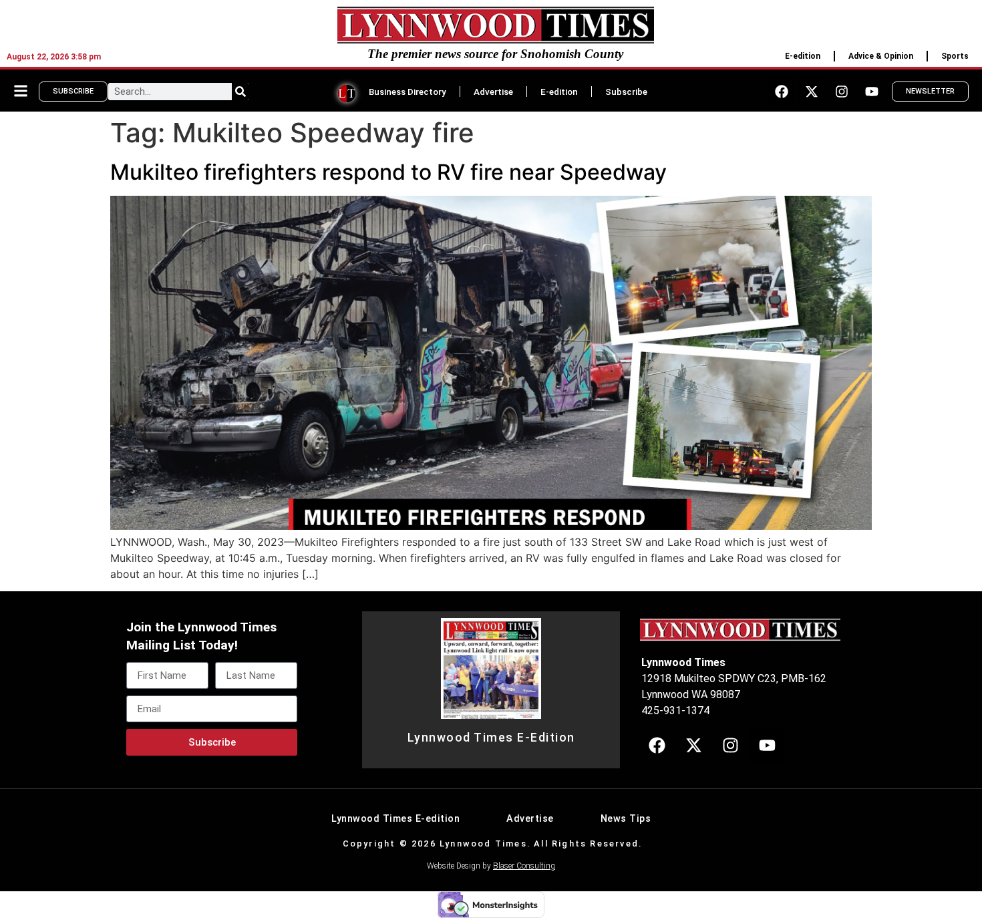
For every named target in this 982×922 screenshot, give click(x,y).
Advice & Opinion (880, 56)
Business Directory (407, 91)
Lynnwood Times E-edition (395, 818)
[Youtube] (871, 91)
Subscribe (626, 91)
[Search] (240, 91)
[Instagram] (841, 91)
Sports (955, 56)
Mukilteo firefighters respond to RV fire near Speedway (388, 172)
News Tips (626, 818)
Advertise (493, 91)
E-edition (802, 56)
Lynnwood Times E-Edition (491, 737)
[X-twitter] (811, 91)
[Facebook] (781, 91)
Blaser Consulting (524, 866)
